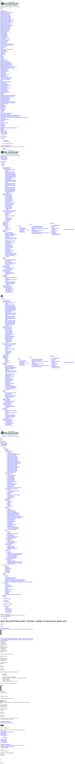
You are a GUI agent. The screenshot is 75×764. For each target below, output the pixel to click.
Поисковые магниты (12, 560)
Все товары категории (4, 721)
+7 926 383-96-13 (3, 133)
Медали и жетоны (11, 546)
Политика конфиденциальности (8, 746)
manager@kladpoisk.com (6, 145)
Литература (10, 502)
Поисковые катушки (12, 474)
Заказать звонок (8, 612)
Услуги (6, 576)
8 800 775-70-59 (4, 130)
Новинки (7, 567)
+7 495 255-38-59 (3, 132)
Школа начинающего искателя (6, 731)
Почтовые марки (11, 540)
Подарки (9, 552)
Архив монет (3, 732)
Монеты (9, 509)
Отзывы (4, 674)
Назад (7, 448)
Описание (5, 673)
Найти (2, 755)
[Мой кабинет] (1, 429)
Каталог (6, 449)
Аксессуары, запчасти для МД (14, 490)
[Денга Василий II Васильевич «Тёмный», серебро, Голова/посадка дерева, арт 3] (16, 638)
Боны (9, 532)
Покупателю (7, 584)
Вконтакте (5, 148)
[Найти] (1, 9)
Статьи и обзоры (3, 735)
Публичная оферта (4, 747)
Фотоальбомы (3, 734)
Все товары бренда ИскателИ (6, 722)
